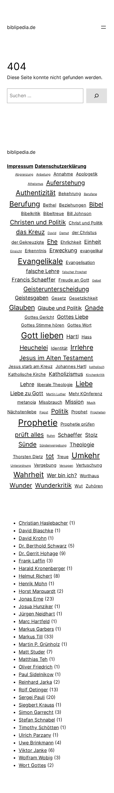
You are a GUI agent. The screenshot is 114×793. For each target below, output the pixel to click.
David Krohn (32, 538)
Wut (79, 486)
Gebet (96, 280)
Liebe (84, 384)
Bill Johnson (79, 213)
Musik (91, 403)
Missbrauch (50, 402)
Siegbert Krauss (36, 705)
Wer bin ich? (62, 475)
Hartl (72, 336)
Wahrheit (28, 474)
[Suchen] (96, 95)
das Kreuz (30, 232)
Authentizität (36, 193)
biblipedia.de (21, 27)
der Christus (84, 232)
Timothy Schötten (39, 727)
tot (50, 456)
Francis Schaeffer (34, 280)
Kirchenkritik (95, 375)
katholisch (96, 367)
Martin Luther (56, 394)
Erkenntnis (35, 250)
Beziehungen (72, 205)
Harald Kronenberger (42, 568)
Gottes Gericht (39, 317)
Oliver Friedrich (36, 667)
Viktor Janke (33, 750)
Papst (43, 412)
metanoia (26, 402)
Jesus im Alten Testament (56, 357)
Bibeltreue (53, 213)
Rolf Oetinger (33, 690)
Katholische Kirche (27, 374)
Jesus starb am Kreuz (30, 366)
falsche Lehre (42, 271)
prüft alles (29, 434)
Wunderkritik (53, 485)
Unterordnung (21, 466)
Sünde (27, 444)
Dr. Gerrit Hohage (38, 553)
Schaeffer (70, 435)
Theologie (82, 444)
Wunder (21, 485)
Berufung (24, 203)
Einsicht (16, 251)
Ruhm (51, 436)
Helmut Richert (35, 576)
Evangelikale (40, 261)
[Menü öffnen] (103, 27)
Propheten (98, 412)
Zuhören (94, 486)
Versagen (66, 466)
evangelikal (91, 250)
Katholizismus (66, 374)
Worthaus (89, 475)
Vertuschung (89, 465)
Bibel (96, 204)
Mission (74, 402)
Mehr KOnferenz (85, 393)
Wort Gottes (32, 765)
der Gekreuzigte (27, 242)
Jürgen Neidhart (37, 614)
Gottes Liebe (72, 317)
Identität (59, 348)
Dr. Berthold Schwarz (43, 546)
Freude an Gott (73, 280)
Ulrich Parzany (35, 735)
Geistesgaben (32, 298)
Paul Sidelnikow (36, 674)
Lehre (27, 384)
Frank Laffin (32, 561)
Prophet (79, 412)
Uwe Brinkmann (36, 743)
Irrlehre (81, 347)
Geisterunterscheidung (56, 289)
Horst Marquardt (37, 591)
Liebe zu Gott (26, 393)
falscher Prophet (74, 272)
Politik (59, 411)
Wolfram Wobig (36, 757)
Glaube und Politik (60, 308)
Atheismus (35, 184)
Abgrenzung (24, 174)
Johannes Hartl (71, 366)
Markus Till (31, 636)
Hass (87, 337)
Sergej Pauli (32, 697)
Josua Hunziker (36, 606)
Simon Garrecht (36, 712)
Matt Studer (32, 652)
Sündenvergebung (53, 445)
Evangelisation (80, 262)
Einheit (92, 242)
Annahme (63, 174)
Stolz (91, 435)
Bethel (49, 205)
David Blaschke (36, 530)
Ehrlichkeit (71, 242)
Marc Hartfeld (34, 621)
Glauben (22, 307)
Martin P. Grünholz (39, 644)
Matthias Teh (33, 659)
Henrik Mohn (33, 583)
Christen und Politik (38, 222)
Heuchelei (34, 347)
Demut (64, 233)
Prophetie (38, 422)
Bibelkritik (30, 213)
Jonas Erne (31, 599)
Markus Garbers (36, 629)
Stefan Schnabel (37, 720)
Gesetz (58, 298)
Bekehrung (69, 193)
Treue (63, 456)
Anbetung (43, 174)
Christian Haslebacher (43, 523)
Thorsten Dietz (28, 456)
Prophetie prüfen (78, 424)
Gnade (94, 307)
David (52, 233)
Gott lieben (42, 335)
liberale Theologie (55, 384)
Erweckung (63, 250)
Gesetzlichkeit (83, 298)
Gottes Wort (79, 325)
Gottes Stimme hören (42, 325)
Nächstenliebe (22, 412)
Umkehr (86, 455)
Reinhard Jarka (35, 682)
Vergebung (45, 465)
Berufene (90, 194)
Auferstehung (65, 182)
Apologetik (87, 174)
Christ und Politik (86, 223)
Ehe (52, 241)
